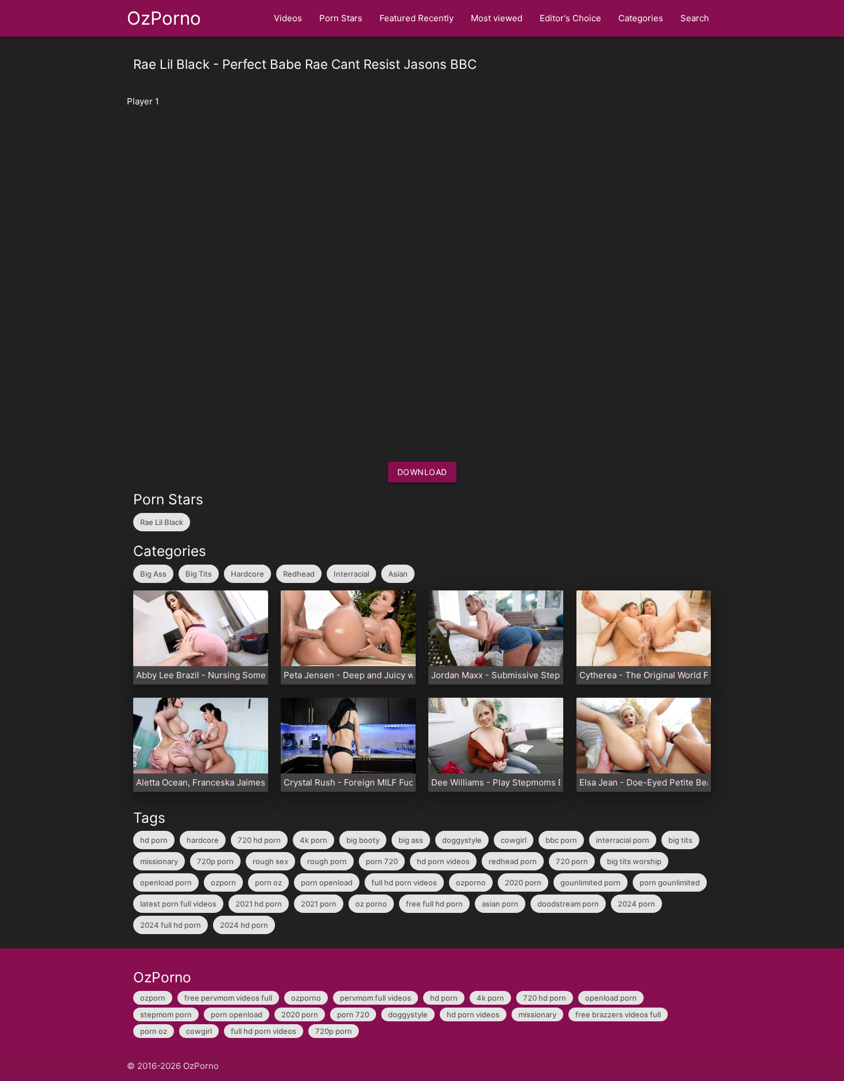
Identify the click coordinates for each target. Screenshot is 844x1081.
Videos (288, 18)
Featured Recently (417, 18)
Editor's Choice (570, 18)
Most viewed (496, 18)
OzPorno (164, 18)
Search (694, 18)
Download (422, 472)
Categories (640, 18)
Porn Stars (340, 18)
